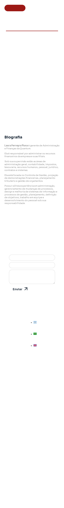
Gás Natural (32, 408)
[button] (32, 8)
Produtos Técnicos (32, 387)
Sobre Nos (32, 466)
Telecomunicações (32, 433)
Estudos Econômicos (32, 445)
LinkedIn (32, 487)
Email (32, 495)
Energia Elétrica (32, 416)
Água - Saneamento (32, 412)
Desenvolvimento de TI (32, 454)
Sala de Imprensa (32, 470)
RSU (32, 437)
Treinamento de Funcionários (32, 391)
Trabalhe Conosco (32, 474)
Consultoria (32, 383)
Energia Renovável (32, 424)
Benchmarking (32, 449)
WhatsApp (32, 491)
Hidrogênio (32, 441)
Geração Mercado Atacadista (32, 420)
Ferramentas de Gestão (32, 395)
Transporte (32, 429)
